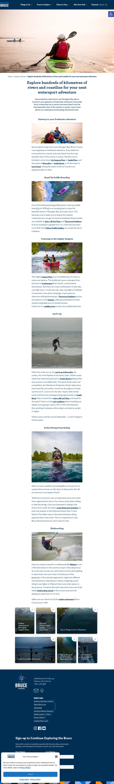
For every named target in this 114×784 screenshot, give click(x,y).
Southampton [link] (47, 283)
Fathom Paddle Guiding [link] (55, 228)
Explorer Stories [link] (20, 76)
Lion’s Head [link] (36, 167)
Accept (30, 774)
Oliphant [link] (73, 564)
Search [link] (101, 5)
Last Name (50, 752)
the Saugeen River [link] (58, 160)
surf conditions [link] (59, 402)
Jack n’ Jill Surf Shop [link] (52, 221)
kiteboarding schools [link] (45, 591)
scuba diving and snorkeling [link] (67, 508)
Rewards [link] (95, 5)
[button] (56, 757)
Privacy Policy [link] (25, 768)
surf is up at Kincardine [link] (64, 372)
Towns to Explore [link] (43, 5)
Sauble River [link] (72, 160)
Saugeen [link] (51, 300)
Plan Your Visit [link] (79, 5)
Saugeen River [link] (47, 277)
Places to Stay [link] (62, 5)
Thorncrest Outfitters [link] (73, 221)
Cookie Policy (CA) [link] (41, 721)
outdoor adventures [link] (66, 599)
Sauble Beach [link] (59, 163)
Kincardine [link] (47, 163)
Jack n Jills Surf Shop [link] (61, 398)
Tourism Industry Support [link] (43, 711)
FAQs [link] (48, 714)
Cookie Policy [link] (24, 779)
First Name (20, 752)
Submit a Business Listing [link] (43, 701)
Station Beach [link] (65, 379)
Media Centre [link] (39, 714)
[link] (111, 14)
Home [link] (10, 76)
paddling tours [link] (49, 306)
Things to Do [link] (25, 5)
